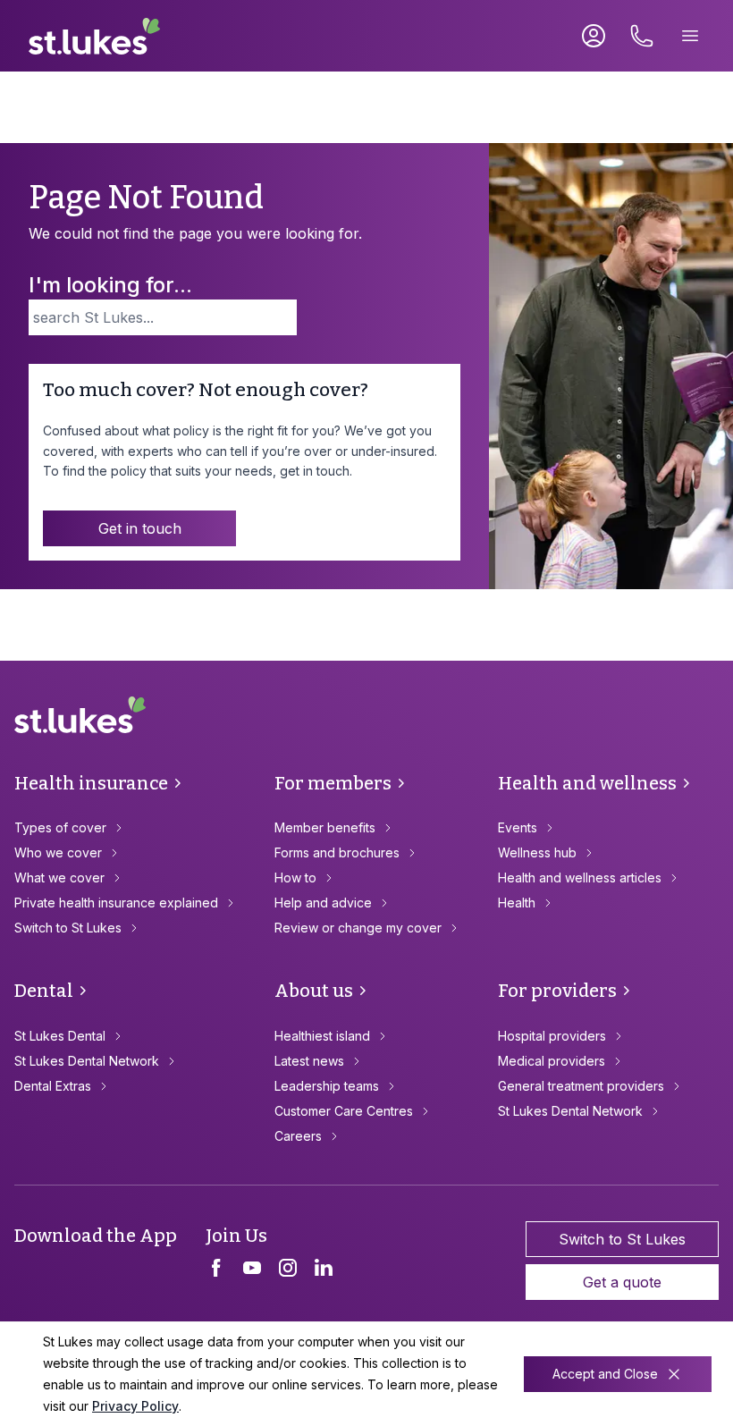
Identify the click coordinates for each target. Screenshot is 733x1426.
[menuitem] (137, 827)
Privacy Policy (135, 1405)
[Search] (283, 317)
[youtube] (252, 1267)
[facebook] (216, 1267)
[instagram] (288, 1267)
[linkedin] (323, 1267)
